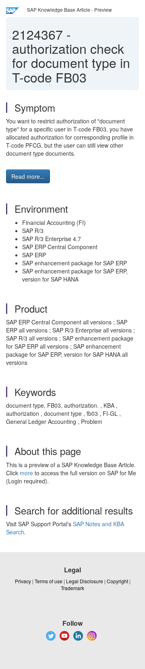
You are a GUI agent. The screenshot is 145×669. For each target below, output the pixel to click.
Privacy (23, 581)
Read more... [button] (28, 176)
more (26, 473)
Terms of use (48, 581)
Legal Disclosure (84, 581)
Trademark (72, 587)
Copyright (117, 581)
